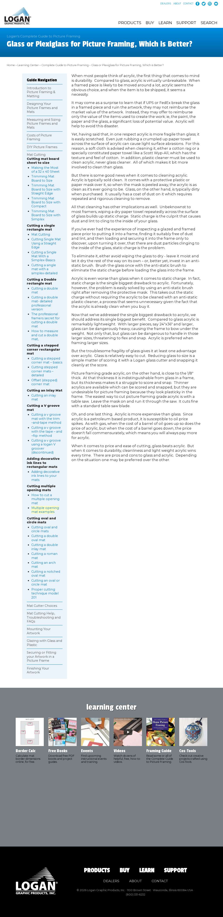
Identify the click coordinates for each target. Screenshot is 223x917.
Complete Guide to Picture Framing (65, 65)
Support (186, 22)
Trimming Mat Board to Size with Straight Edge (45, 189)
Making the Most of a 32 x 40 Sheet (45, 170)
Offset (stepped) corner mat (44, 382)
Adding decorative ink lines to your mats (45, 476)
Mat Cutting (40, 234)
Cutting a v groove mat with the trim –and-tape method (46, 419)
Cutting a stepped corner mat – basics (46, 360)
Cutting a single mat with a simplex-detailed (44, 269)
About (177, 4)
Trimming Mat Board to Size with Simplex (45, 215)
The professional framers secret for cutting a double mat (45, 320)
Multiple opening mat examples (45, 510)
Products (129, 22)
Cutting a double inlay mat (44, 547)
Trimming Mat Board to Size (42, 178)
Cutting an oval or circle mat (45, 582)
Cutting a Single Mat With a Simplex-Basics (43, 256)
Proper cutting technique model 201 (45, 593)
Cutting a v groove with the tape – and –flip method (46, 432)
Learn (165, 22)
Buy (150, 22)
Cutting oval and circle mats (44, 529)
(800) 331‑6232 (135, 894)
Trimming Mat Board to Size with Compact (45, 202)
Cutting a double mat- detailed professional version (44, 303)
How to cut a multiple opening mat (45, 499)
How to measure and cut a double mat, (44, 335)
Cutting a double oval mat (44, 538)
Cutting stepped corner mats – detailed (44, 371)
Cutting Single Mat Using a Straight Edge (46, 243)
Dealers (165, 4)
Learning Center (28, 65)
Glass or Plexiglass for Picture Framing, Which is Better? (127, 65)
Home (11, 65)
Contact (188, 4)
